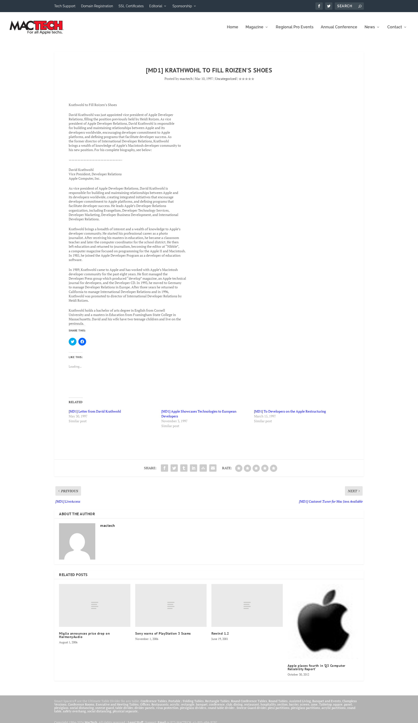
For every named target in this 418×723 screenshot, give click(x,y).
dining (238, 704)
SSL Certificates (131, 6)
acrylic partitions (333, 708)
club (229, 704)
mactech (186, 78)
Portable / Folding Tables (186, 701)
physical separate (125, 711)
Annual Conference (339, 27)
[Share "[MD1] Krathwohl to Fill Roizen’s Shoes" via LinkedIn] (193, 468)
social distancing (82, 708)
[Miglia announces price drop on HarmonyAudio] (94, 605)
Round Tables (278, 701)
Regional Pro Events (295, 27)
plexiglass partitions (305, 708)
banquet (202, 704)
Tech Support (64, 6)
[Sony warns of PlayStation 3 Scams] (171, 605)
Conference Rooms (81, 704)
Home (232, 27)
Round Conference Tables (249, 701)
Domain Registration (97, 6)
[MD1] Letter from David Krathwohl (95, 411)
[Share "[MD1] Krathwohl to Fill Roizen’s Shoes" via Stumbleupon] (203, 468)
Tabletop (325, 704)
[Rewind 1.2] (247, 605)
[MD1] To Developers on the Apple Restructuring (290, 411)
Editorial (155, 6)
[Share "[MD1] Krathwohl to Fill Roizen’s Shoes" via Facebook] (164, 468)
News (370, 27)
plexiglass (61, 708)
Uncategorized (226, 78)
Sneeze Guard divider (251, 708)
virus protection (167, 708)
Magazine (254, 27)
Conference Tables (154, 701)
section (282, 704)
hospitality (268, 704)
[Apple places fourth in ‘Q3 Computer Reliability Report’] (323, 621)
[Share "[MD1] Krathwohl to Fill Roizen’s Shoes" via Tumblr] (184, 468)
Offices (145, 704)
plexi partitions (279, 708)
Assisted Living (300, 701)
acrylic (174, 704)
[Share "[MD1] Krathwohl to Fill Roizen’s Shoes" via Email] (213, 468)
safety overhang (74, 711)
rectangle (187, 704)
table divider (124, 708)
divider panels (144, 708)
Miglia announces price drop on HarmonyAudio (84, 635)
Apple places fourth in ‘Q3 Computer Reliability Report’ (316, 667)
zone (314, 704)
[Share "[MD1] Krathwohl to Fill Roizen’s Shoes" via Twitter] (174, 468)
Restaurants (160, 704)
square (338, 704)
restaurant (251, 704)
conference (217, 704)
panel (348, 704)
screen (304, 704)
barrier (294, 704)
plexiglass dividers (193, 708)
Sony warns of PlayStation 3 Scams (163, 633)
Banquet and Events (326, 701)
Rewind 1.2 (220, 633)
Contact (394, 27)
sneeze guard (104, 708)
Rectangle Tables (217, 701)
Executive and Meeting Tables (117, 704)
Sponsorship (182, 6)
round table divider (221, 708)
